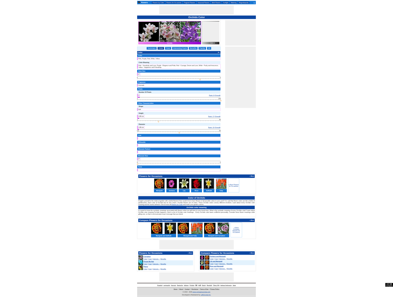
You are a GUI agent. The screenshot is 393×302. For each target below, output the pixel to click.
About (181, 289)
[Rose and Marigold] (204, 267)
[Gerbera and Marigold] (204, 257)
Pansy (146, 266)
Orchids (169, 43)
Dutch (204, 285)
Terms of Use (204, 289)
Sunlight (225, 2)
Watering (234, 2)
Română (209, 285)
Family (202, 48)
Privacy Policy (214, 289)
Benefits (193, 48)
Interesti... (156, 259)
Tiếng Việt (216, 285)
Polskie (192, 285)
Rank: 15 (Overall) (214, 127)
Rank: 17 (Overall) (214, 116)
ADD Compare (389, 284)
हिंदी (196, 285)
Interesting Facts (180, 48)
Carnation (147, 256)
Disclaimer (194, 289)
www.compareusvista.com (201, 292)
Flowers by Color (158, 2)
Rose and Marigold (216, 266)
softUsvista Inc (206, 295)
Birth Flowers (216, 2)
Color (161, 48)
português (167, 285)
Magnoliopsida (243, 2)
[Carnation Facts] (140, 257)
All (209, 48)
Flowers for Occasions (173, 2)
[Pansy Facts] (140, 267)
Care (168, 48)
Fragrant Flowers (189, 2)
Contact (187, 289)
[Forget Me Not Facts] (140, 262)
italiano (186, 285)
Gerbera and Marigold (218, 256)
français (173, 285)
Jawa (234, 285)
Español (160, 285)
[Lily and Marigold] (204, 262)
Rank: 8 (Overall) (214, 95)
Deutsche (180, 285)
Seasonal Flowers (203, 2)
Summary (152, 48)
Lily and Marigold (216, 261)
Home (175, 289)
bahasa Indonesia (226, 285)
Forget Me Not (149, 261)
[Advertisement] (196, 10)
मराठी (199, 285)
